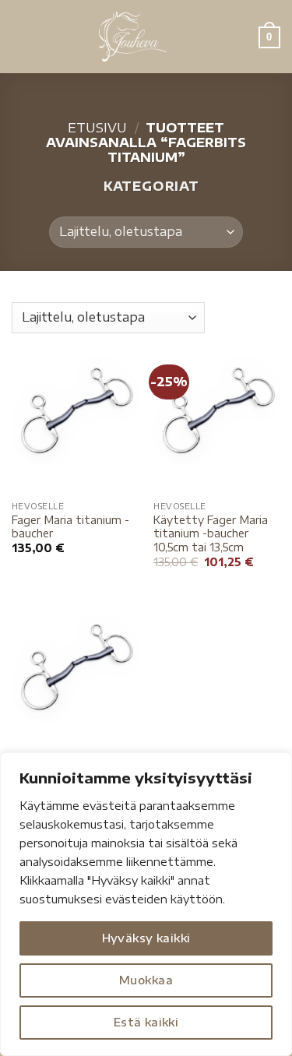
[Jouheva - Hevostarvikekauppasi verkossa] (132, 36)
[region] (146, 904)
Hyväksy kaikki (146, 938)
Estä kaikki (146, 1022)
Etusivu (97, 128)
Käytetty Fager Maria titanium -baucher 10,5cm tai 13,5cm (210, 533)
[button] (21, 36)
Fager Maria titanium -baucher (70, 526)
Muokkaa (146, 980)
